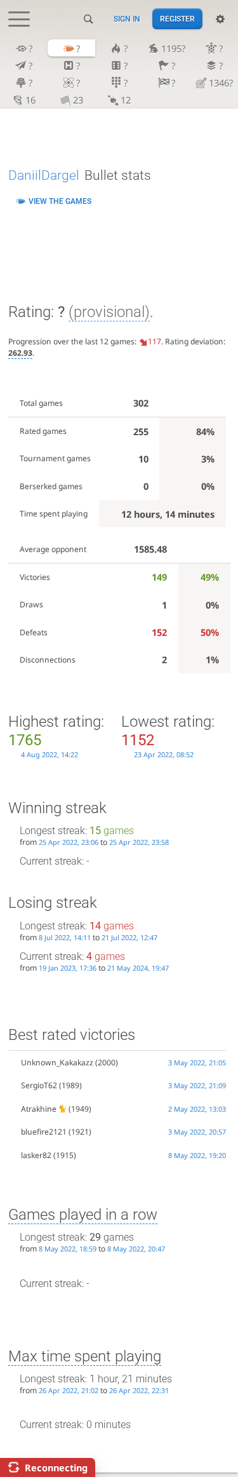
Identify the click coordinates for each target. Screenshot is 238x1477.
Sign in (127, 19)
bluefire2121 (44, 1131)
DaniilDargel (43, 175)
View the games (60, 201)
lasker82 (36, 1155)
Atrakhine (38, 1108)
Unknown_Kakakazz (57, 1062)
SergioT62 (39, 1085)
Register (177, 19)
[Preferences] (220, 19)
